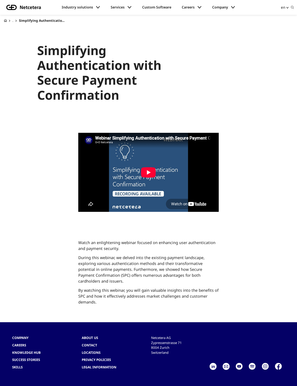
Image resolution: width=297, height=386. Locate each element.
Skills (17, 367)
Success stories (26, 359)
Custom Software (156, 7)
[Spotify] (252, 366)
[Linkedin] (213, 366)
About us (90, 337)
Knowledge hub (26, 352)
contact (89, 345)
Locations (91, 352)
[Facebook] (278, 366)
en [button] (283, 7)
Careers (188, 7)
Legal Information (99, 367)
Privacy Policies (96, 359)
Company (220, 7)
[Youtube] (239, 366)
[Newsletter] (226, 366)
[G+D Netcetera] (5, 20)
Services (118, 7)
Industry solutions (77, 7)
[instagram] (265, 366)
